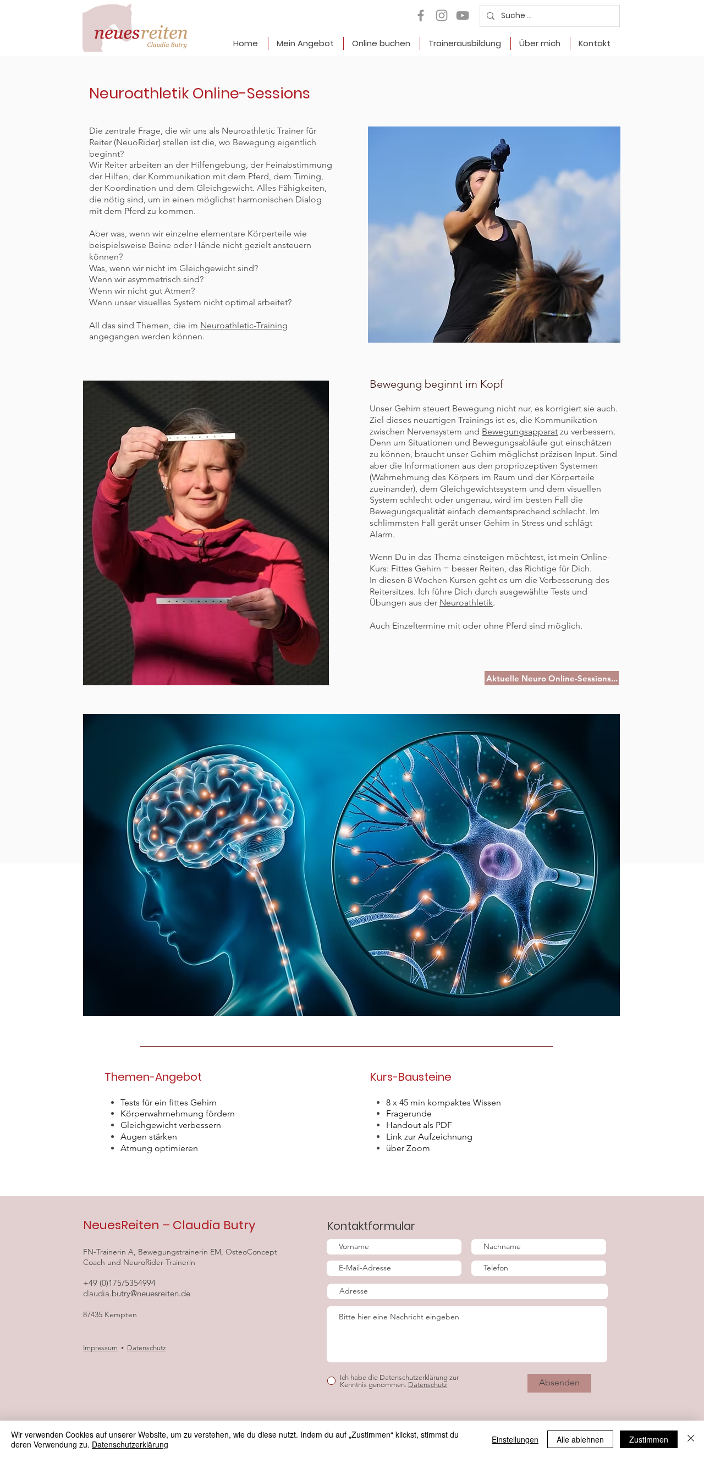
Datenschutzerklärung (130, 1444)
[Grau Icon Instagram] (441, 15)
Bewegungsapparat (520, 431)
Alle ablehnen (580, 1439)
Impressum (100, 1348)
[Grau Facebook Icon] (420, 15)
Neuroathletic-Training (244, 325)
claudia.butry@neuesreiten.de (136, 1293)
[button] (305, 43)
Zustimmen (648, 1439)
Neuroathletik (466, 602)
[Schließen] (690, 1439)
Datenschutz (146, 1348)
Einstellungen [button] (515, 1439)
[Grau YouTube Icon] (462, 15)
